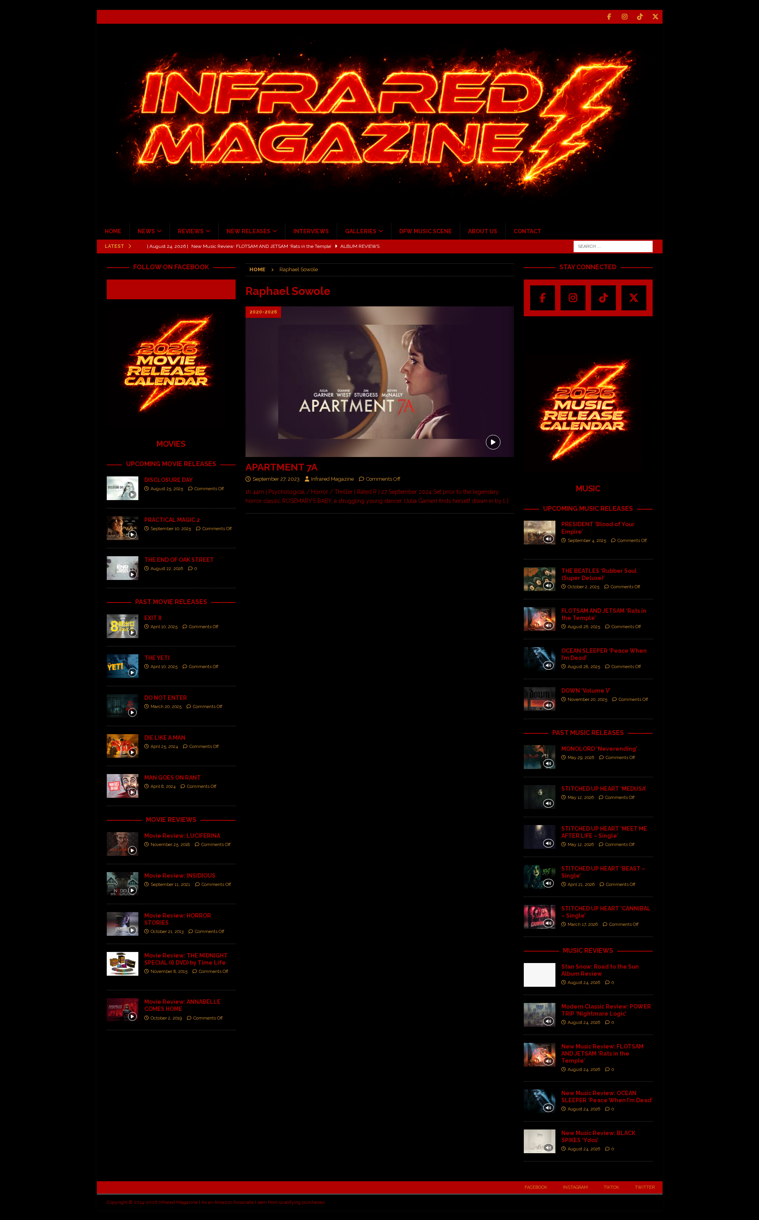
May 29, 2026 (581, 757)
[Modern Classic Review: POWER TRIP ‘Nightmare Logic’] (539, 1015)
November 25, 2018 (170, 844)
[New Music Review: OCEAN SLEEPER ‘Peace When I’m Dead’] (539, 1101)
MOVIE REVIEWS (171, 819)
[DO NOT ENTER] (122, 706)
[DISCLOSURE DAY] (122, 488)
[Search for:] (613, 246)
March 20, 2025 (166, 706)
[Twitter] (656, 17)
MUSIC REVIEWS (588, 950)
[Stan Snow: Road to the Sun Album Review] (539, 975)
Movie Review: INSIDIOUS (179, 876)
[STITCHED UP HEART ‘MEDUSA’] (539, 797)
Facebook (536, 1187)
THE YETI (157, 658)
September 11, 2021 (170, 884)
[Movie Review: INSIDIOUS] (122, 884)
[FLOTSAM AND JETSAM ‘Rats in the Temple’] (539, 619)
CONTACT (527, 231)
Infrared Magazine (332, 479)
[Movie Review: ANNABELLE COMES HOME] (122, 1010)
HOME (113, 231)
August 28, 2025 (584, 666)
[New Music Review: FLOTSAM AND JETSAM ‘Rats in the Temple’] (539, 1055)
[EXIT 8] (122, 626)
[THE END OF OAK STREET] (122, 568)
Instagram (575, 1187)
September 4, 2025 (587, 540)
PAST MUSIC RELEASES (588, 733)
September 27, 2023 (276, 479)
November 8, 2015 (169, 971)
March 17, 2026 (583, 924)
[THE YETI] (122, 666)
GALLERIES (360, 231)
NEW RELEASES (248, 231)
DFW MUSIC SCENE (425, 231)
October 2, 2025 (583, 586)
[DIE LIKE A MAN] (122, 746)
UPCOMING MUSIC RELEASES (588, 508)
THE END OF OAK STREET (179, 560)
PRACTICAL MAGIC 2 (172, 520)
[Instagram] (625, 17)
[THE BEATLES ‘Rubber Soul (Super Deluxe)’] (539, 579)
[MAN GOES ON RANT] (122, 786)
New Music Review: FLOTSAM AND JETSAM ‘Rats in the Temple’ (602, 1053)
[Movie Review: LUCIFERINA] (122, 844)
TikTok (611, 1187)
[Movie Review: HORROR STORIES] (122, 924)
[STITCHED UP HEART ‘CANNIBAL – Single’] (539, 917)
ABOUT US (482, 231)
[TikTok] (640, 17)
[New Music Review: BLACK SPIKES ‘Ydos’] (539, 1141)
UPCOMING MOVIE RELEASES (171, 464)
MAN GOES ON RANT (172, 777)
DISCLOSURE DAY (168, 480)
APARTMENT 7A (281, 467)
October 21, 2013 (167, 931)
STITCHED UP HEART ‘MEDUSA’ (603, 789)
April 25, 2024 (164, 746)
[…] (505, 501)
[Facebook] (609, 17)
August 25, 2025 (167, 488)
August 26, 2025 (584, 626)
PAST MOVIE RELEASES (171, 602)
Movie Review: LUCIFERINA (182, 836)
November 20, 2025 (587, 699)
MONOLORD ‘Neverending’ (599, 749)
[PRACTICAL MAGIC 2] (122, 528)
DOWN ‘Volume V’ (585, 690)
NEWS (146, 231)
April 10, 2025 (164, 626)
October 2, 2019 (166, 1018)
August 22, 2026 (167, 568)
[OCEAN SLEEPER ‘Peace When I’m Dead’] (539, 659)
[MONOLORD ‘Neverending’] (539, 757)
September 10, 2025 (171, 528)
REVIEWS (191, 231)
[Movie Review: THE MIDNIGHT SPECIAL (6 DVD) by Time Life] (122, 964)
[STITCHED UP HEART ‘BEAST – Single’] (539, 877)
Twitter (645, 1187)
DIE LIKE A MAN (164, 738)
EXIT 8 (153, 618)
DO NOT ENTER (165, 698)
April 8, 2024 (163, 786)
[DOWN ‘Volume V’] (539, 699)
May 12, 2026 (581, 797)
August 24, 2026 (584, 982)
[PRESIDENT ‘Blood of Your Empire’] (539, 532)
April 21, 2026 (581, 884)
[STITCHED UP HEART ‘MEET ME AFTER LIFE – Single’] (539, 837)
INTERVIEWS (311, 231)
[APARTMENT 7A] (379, 381)
